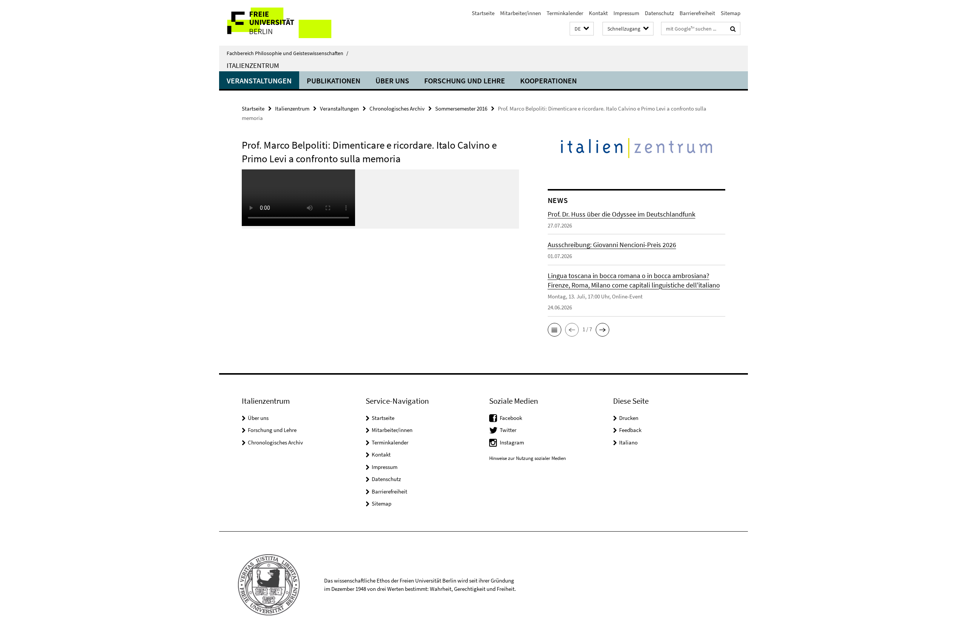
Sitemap (730, 13)
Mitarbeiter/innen (520, 13)
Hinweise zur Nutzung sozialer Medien (527, 458)
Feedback (630, 430)
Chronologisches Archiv (397, 108)
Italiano (628, 442)
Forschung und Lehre (464, 80)
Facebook (511, 417)
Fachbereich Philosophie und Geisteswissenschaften (287, 53)
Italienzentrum (253, 65)
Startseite (483, 13)
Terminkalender (565, 13)
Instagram (512, 442)
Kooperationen (548, 80)
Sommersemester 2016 (461, 108)
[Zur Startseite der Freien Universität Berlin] (282, 23)
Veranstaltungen (259, 80)
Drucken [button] (628, 417)
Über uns (392, 80)
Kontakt (598, 13)
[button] (582, 29)
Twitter (508, 430)
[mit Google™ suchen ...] (733, 29)
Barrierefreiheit (697, 13)
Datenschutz (659, 13)
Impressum (626, 13)
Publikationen (333, 80)
